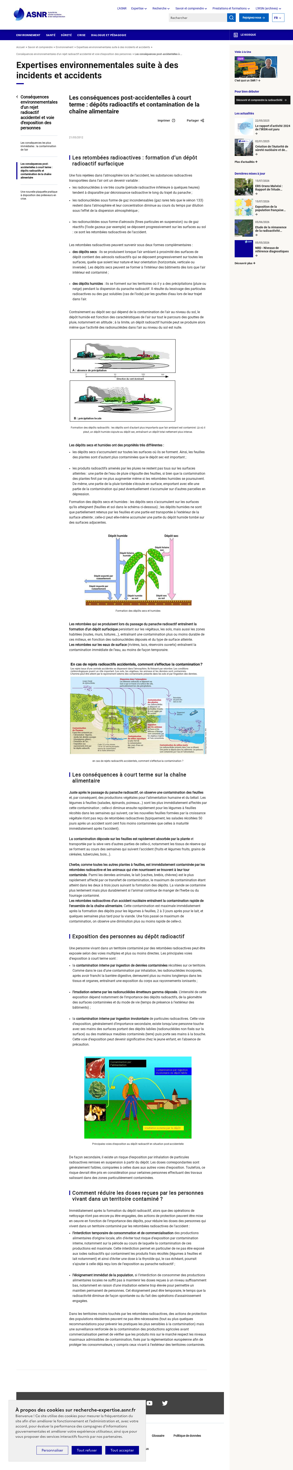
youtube (149, 1403)
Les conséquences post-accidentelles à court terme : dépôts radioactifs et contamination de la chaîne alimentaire (36, 170)
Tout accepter (122, 1450)
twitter (165, 1403)
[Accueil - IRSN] (40, 14)
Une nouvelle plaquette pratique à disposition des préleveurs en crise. (39, 195)
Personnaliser (52, 1450)
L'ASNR (122, 8)
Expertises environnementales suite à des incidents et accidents (113, 47)
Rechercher (231, 17)
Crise (81, 35)
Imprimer (164, 120)
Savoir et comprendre (189, 8)
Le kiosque (248, 34)
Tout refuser (87, 1450)
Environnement (28, 35)
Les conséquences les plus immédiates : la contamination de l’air (38, 146)
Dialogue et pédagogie (108, 35)
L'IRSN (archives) (267, 8)
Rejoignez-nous (252, 17)
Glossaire (158, 1435)
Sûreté (66, 35)
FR (276, 18)
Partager (193, 120)
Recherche (159, 8)
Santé (51, 35)
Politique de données (187, 1435)
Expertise (137, 8)
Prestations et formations (230, 8)
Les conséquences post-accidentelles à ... (158, 54)
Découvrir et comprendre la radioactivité (259, 100)
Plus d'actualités (245, 161)
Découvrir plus (243, 263)
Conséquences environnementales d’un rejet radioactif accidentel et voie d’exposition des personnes (73, 54)
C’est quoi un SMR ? (246, 80)
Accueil (20, 47)
